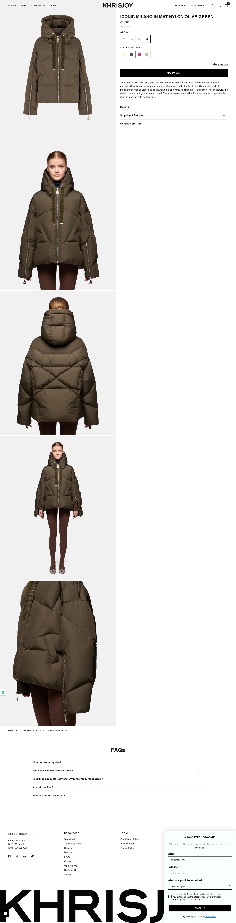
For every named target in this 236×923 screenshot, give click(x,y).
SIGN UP (200, 908)
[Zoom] (109, 138)
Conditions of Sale (129, 839)
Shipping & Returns (131, 115)
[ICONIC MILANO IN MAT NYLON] (124, 54)
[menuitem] (13, 5)
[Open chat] (5, 913)
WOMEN (12, 5)
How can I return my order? (49, 795)
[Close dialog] (232, 834)
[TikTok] (34, 856)
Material (125, 107)
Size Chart (69, 839)
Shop (18, 730)
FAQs (67, 856)
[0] (225, 5)
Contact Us (69, 861)
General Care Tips (130, 123)
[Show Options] (228, 886)
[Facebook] (11, 856)
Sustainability (71, 870)
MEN (23, 5)
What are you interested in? (185, 881)
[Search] (219, 5)
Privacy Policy (127, 843)
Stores (67, 874)
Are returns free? (43, 787)
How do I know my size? (47, 762)
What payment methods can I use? (53, 770)
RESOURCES (71, 833)
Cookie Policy (127, 848)
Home (10, 730)
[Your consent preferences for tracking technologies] (3, 692)
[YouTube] (27, 856)
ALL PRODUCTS (30, 730)
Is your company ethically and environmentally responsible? (68, 779)
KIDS (53, 5)
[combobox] (199, 886)
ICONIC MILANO (38, 5)
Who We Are (70, 865)
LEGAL (124, 833)
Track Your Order (73, 843)
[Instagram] (19, 856)
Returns (68, 852)
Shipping (68, 848)
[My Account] (213, 5)
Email (171, 854)
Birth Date (174, 867)
